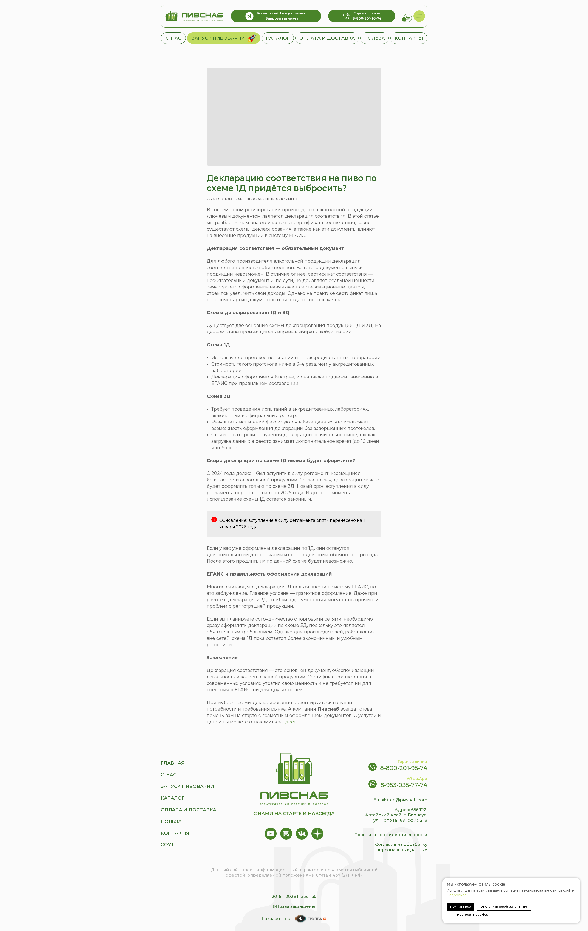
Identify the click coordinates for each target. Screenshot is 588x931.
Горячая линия (412, 761)
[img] (419, 16)
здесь (289, 722)
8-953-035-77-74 (403, 784)
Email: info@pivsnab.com (400, 799)
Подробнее (456, 895)
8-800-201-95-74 (403, 768)
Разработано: (276, 918)
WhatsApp (417, 778)
